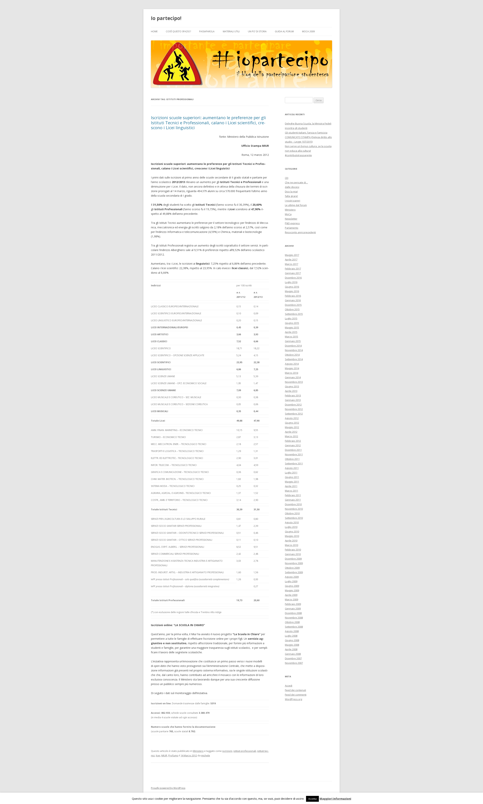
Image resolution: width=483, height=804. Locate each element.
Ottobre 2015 (292, 309)
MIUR (164, 755)
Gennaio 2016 (293, 300)
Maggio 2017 (292, 255)
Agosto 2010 (292, 522)
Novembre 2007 (294, 663)
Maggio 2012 (292, 427)
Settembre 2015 (294, 314)
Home (154, 31)
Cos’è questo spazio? (178, 31)
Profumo (173, 755)
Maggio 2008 (292, 644)
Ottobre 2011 (292, 459)
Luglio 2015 (291, 318)
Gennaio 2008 (293, 654)
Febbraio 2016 (293, 295)
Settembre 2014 (294, 359)
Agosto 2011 (292, 468)
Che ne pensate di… (296, 182)
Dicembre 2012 (293, 404)
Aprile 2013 (291, 391)
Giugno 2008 (292, 640)
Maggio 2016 (292, 291)
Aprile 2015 (291, 332)
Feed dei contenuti (295, 690)
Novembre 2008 (294, 617)
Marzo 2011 (291, 490)
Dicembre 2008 (293, 613)
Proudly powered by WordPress (168, 788)
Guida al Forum (284, 31)
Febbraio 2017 (293, 268)
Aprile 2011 (291, 486)
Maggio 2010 (292, 536)
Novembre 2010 (294, 509)
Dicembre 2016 (293, 277)
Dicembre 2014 (293, 345)
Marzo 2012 (291, 436)
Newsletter (291, 218)
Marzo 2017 (291, 264)
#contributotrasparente (298, 155)
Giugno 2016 (292, 286)
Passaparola (207, 31)
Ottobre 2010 (292, 513)
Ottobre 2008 (292, 622)
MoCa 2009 (308, 31)
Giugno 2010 (292, 531)
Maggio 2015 (292, 327)
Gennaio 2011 (293, 499)
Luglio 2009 (291, 581)
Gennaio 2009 (293, 608)
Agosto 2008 (292, 631)
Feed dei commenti (295, 694)
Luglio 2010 (291, 527)
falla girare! (291, 196)
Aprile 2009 (291, 595)
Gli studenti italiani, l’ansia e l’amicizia (306, 132)
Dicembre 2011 (293, 450)
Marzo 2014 (291, 373)
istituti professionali (244, 751)
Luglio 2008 (291, 635)
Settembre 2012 (294, 413)
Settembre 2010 (294, 518)
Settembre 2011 (294, 463)
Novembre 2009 (294, 563)
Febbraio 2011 (293, 495)
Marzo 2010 (291, 545)
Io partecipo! (166, 18)
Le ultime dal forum (296, 205)
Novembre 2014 (294, 350)
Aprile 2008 (291, 649)
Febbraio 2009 (293, 604)
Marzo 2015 (291, 336)
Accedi (288, 685)
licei (158, 755)
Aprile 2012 (291, 431)
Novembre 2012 (294, 409)
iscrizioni (227, 751)
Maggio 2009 (292, 590)
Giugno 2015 (292, 323)
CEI (286, 178)
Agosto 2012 (292, 418)
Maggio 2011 (292, 481)
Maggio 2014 (292, 368)
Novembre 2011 (294, 454)
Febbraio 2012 (293, 441)
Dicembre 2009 (293, 558)
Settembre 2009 (294, 572)
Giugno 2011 (292, 477)
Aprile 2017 (291, 259)
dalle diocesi (292, 187)
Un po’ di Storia (257, 31)
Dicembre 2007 (293, 658)
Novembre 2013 (294, 382)
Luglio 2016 (291, 282)
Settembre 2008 (294, 626)
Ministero (198, 751)
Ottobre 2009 (292, 567)
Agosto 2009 (292, 576)
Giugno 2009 (292, 586)
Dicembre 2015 (293, 305)
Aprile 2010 (291, 540)
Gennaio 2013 (293, 400)
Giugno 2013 (292, 386)
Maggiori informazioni (335, 798)
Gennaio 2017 (293, 273)
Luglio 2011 (291, 472)
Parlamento (291, 227)
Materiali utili (231, 31)
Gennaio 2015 (293, 341)
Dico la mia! (291, 191)
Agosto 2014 (292, 363)
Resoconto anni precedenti (300, 232)
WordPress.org (293, 699)
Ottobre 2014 (292, 354)
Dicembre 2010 (293, 504)
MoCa (288, 214)
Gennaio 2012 (293, 445)
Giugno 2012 (292, 422)
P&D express (292, 223)
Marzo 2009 (291, 599)
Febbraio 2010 (293, 549)
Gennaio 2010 (293, 554)
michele (205, 755)
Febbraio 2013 (293, 395)
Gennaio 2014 (293, 377)
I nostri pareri (292, 200)
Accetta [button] (312, 798)
